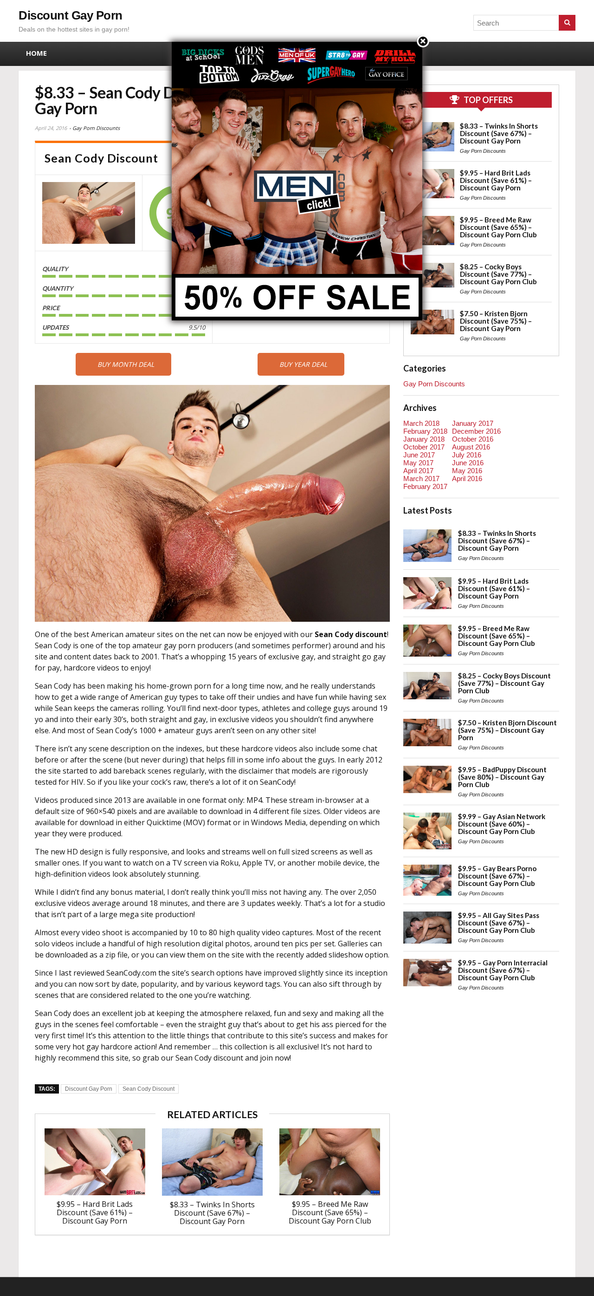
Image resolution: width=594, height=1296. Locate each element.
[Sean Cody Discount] (88, 213)
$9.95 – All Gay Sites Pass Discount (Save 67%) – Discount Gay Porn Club (498, 922)
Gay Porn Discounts (96, 127)
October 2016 (472, 439)
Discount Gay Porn (71, 15)
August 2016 (471, 447)
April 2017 (418, 471)
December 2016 (476, 431)
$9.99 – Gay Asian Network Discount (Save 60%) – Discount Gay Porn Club (501, 823)
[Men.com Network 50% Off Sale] (297, 42)
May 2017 (418, 463)
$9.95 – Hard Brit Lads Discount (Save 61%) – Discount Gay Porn (95, 1212)
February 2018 (425, 431)
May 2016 (467, 471)
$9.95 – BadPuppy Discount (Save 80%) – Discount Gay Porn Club (502, 776)
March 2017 (421, 478)
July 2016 (466, 455)
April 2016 (467, 478)
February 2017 (425, 486)
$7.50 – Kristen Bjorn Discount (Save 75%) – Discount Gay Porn (496, 320)
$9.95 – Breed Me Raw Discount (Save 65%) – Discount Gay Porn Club (330, 1212)
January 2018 (424, 439)
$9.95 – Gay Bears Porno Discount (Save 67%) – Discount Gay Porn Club (497, 875)
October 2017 (424, 447)
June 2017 (419, 455)
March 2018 (421, 423)
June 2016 (468, 463)
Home (36, 53)
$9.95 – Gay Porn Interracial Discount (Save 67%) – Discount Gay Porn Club (503, 970)
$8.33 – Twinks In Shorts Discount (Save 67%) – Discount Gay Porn (212, 1212)
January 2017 (472, 423)
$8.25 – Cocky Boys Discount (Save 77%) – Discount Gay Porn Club (498, 274)
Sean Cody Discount (148, 1089)
